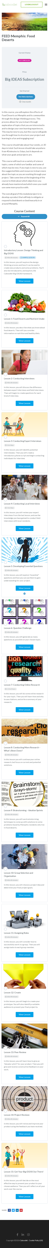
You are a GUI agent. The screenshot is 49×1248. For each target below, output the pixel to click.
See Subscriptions (26, 97)
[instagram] (28, 1234)
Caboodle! (24, 1240)
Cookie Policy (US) (36, 1240)
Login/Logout (31, 5)
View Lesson (24, 281)
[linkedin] (23, 1234)
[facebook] (17, 1234)
